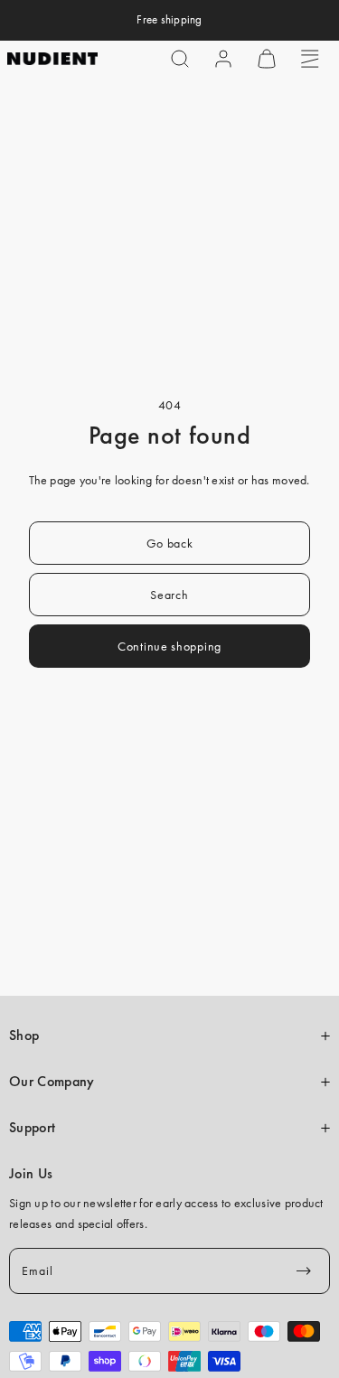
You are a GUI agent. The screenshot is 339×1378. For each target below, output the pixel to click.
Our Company (51, 1082)
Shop (24, 1035)
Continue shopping (169, 646)
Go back (169, 543)
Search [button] (169, 594)
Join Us (30, 1174)
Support (32, 1128)
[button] (180, 59)
